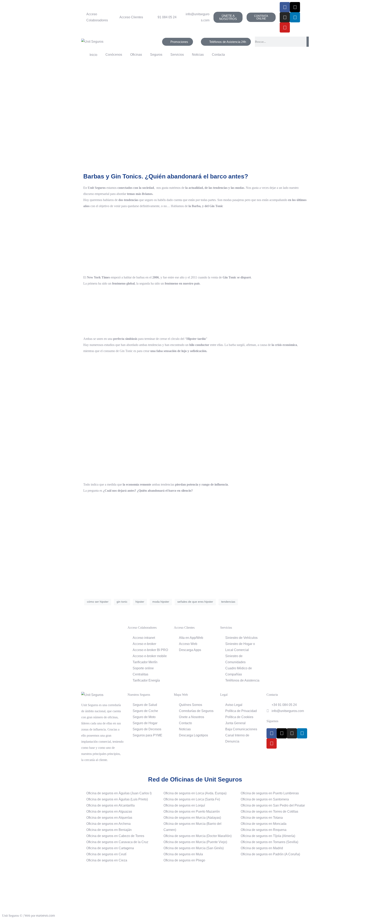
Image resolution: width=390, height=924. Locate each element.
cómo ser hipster (97, 601)
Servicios (177, 54)
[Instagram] (285, 17)
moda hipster (160, 601)
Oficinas (136, 54)
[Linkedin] (295, 17)
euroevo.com (45, 915)
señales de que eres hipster (195, 601)
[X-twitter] (295, 7)
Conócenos (113, 54)
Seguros (156, 54)
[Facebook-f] (285, 7)
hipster (139, 601)
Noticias (198, 54)
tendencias (228, 601)
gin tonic (122, 601)
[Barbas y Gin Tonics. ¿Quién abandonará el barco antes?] (195, 116)
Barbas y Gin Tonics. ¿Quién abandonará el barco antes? (165, 176)
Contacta (218, 54)
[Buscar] (308, 42)
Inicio (92, 55)
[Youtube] (285, 27)
